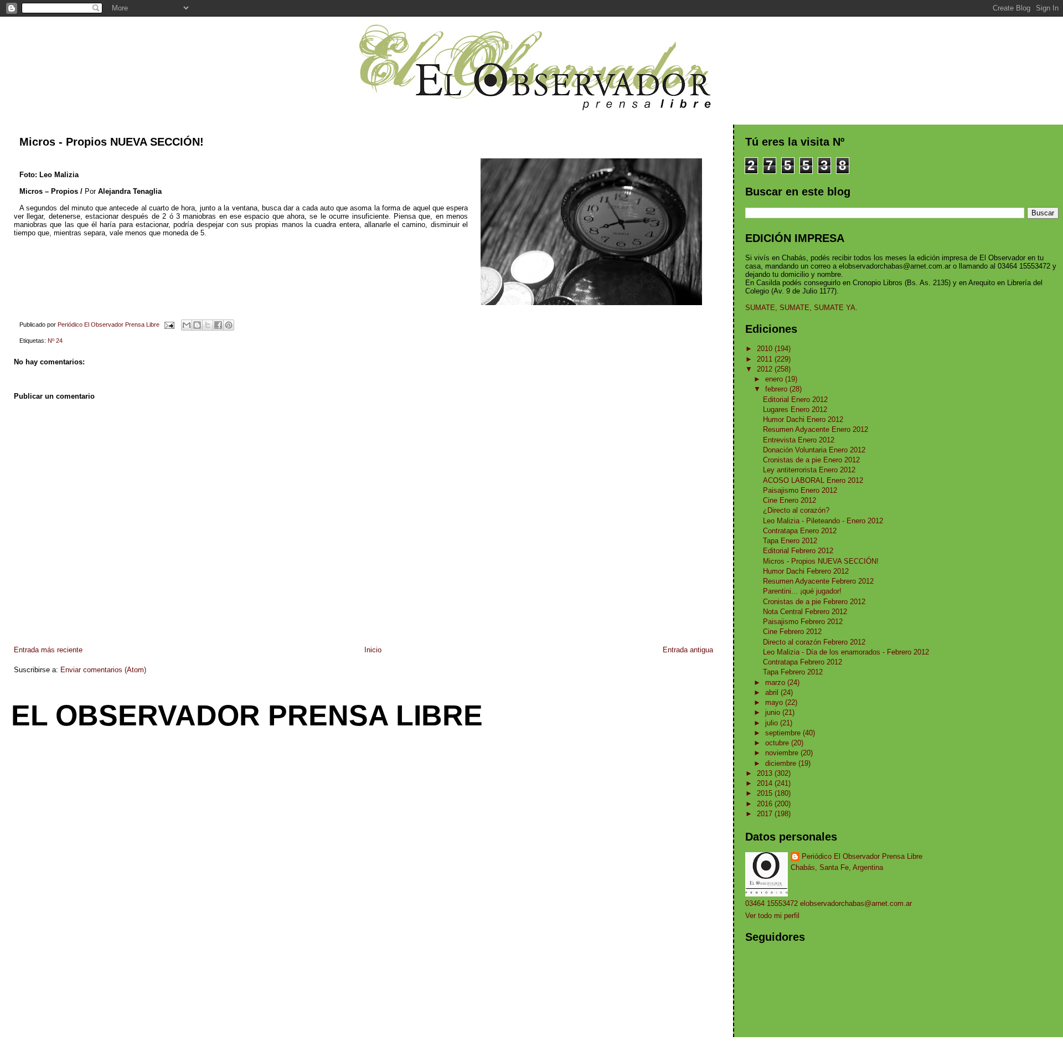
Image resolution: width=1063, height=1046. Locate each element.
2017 (766, 814)
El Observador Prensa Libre (247, 715)
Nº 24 (55, 340)
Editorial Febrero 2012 (798, 551)
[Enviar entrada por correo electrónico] (168, 324)
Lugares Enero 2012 (795, 409)
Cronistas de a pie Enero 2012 (811, 460)
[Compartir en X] (207, 325)
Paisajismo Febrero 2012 (803, 621)
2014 (766, 783)
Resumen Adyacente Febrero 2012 (818, 581)
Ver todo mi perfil (772, 915)
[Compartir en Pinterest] (228, 325)
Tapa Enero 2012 (790, 541)
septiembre (784, 733)
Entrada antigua (688, 650)
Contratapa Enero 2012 (800, 531)
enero (775, 379)
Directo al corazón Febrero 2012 (814, 642)
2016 (766, 804)
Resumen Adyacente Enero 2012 (815, 429)
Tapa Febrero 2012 (793, 672)
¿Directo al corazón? (796, 510)
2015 (766, 793)
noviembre (783, 753)
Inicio (372, 650)
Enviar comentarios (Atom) (103, 670)
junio (773, 712)
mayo (775, 702)
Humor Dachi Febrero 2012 (806, 571)
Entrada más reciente (48, 650)
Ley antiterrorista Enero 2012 (809, 470)
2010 (766, 348)
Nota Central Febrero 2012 (805, 611)
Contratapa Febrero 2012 (802, 662)
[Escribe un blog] (197, 325)
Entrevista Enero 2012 (798, 440)
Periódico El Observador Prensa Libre (862, 856)
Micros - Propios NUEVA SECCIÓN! (821, 561)
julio (772, 723)
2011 (766, 359)
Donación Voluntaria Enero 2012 (814, 450)
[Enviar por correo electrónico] (186, 325)
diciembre (781, 763)
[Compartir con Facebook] (218, 325)
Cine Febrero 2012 (792, 631)
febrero (777, 389)
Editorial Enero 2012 (795, 399)
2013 (766, 773)
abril (773, 692)
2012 (766, 369)
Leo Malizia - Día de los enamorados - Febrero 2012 (846, 652)
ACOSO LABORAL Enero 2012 (813, 480)
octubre (778, 743)
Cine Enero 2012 (789, 500)
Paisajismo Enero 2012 (800, 490)
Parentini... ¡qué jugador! (802, 591)
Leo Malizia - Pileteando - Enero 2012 (823, 521)
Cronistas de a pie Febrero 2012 (814, 601)
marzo (776, 682)
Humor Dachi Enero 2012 (803, 419)
